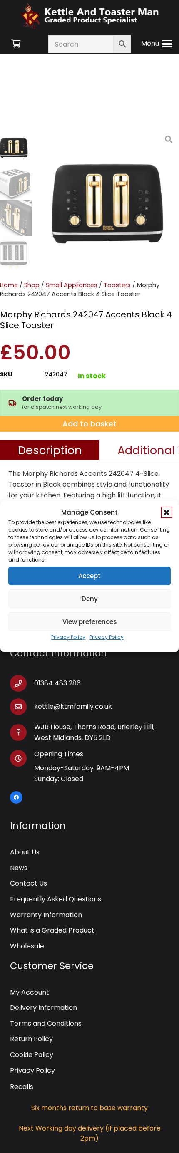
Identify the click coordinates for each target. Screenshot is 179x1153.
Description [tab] (50, 450)
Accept (89, 576)
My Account (29, 992)
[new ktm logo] (89, 15)
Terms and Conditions (46, 1023)
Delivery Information (43, 1007)
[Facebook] (16, 797)
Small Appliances (71, 285)
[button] (166, 512)
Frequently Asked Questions (55, 899)
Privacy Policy (68, 637)
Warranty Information (46, 915)
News (18, 868)
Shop (32, 285)
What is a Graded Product (52, 930)
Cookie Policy (31, 1054)
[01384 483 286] (22, 683)
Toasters (117, 285)
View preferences (89, 621)
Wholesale (27, 946)
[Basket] (16, 43)
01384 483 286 (57, 683)
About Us (25, 852)
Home (9, 285)
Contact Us (28, 883)
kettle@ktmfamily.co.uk (73, 706)
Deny (90, 598)
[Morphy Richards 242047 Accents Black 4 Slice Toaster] (107, 200)
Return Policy (31, 1039)
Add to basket (89, 423)
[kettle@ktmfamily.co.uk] (22, 706)
